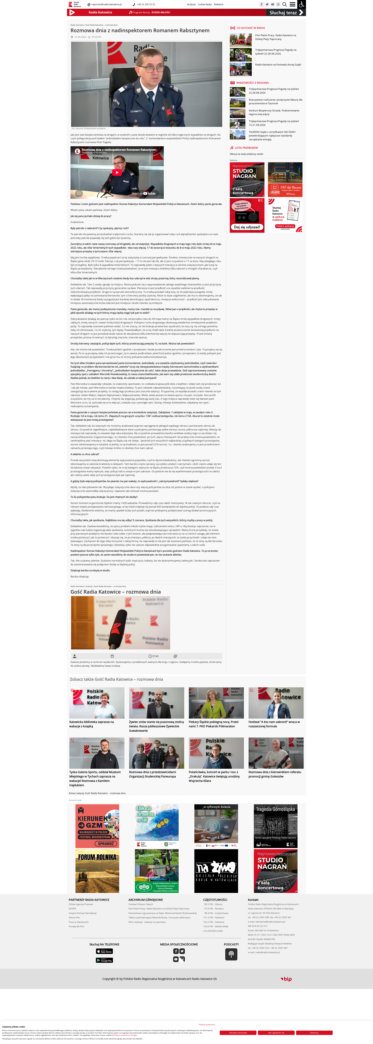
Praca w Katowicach (79, 921)
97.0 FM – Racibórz (213, 908)
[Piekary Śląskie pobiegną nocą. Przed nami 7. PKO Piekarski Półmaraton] (216, 703)
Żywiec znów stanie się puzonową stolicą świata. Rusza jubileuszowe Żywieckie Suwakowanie (156, 726)
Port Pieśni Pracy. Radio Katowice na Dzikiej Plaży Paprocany (275, 37)
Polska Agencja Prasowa (81, 904)
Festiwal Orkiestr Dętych (141, 904)
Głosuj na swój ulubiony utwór (246, 154)
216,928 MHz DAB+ (213, 930)
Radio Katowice (77, 25)
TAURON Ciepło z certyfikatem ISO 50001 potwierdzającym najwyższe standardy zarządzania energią (272, 135)
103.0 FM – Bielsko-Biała (215, 926)
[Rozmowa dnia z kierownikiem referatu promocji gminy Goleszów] (276, 753)
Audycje (191, 4)
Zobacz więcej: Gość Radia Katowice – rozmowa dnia (97, 793)
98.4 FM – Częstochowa (215, 913)
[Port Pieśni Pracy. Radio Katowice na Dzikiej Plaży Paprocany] (241, 40)
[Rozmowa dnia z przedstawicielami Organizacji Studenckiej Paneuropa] (156, 753)
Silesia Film (74, 917)
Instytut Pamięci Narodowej (82, 913)
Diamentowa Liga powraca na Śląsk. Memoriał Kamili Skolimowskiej (163, 913)
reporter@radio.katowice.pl (106, 4)
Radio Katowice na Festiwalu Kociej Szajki (278, 64)
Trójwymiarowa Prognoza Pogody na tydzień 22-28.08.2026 (275, 51)
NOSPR (72, 908)
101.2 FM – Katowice (213, 917)
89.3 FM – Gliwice (212, 904)
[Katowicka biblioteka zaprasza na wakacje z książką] (96, 703)
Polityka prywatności (207, 1024)
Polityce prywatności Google (125, 1035)
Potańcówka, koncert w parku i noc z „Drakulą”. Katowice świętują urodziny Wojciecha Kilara (214, 776)
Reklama (218, 4)
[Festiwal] (276, 703)
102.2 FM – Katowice (213, 921)
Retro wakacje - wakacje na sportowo (147, 921)
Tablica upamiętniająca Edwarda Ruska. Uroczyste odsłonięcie (159, 917)
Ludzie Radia (205, 4)
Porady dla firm (76, 926)
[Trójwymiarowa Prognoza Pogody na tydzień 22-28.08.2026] (241, 55)
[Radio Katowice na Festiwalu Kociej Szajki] (241, 69)
